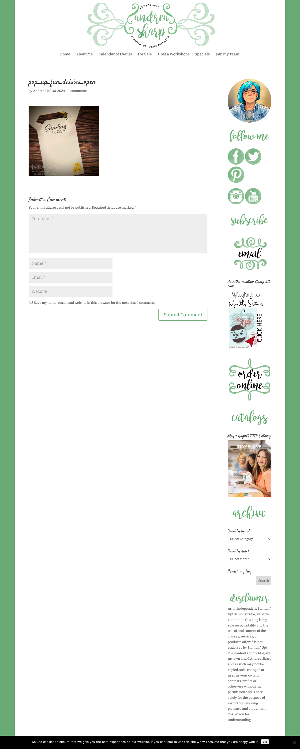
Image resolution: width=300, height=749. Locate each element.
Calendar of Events (115, 54)
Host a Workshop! (173, 54)
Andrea (39, 91)
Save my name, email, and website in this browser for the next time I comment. (94, 303)
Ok (265, 742)
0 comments (77, 91)
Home (65, 54)
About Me (84, 54)
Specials (202, 54)
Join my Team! (228, 54)
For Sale (145, 54)
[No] (294, 742)
